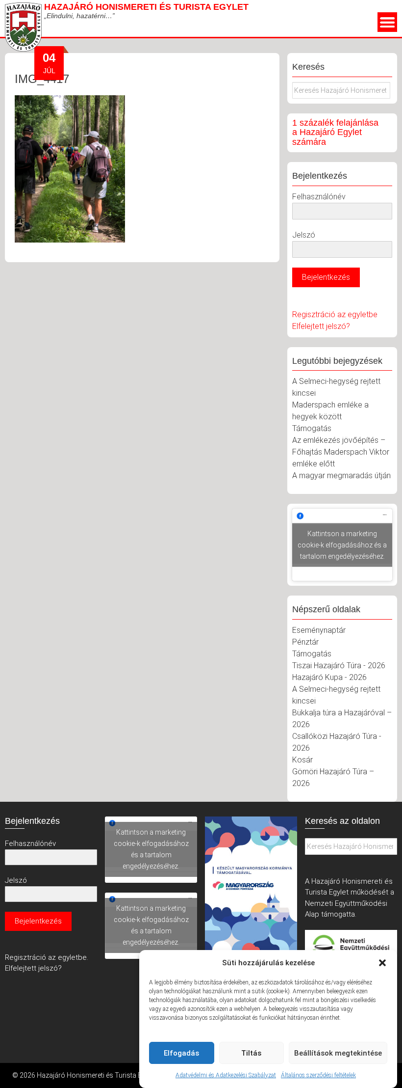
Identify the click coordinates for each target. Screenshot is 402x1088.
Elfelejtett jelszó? (321, 326)
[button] (382, 963)
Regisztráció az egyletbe (334, 314)
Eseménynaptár (319, 630)
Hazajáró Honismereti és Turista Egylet (146, 7)
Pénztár (305, 642)
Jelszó (303, 235)
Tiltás (251, 1053)
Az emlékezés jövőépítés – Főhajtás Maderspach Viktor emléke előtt (340, 451)
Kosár (302, 759)
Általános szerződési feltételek (318, 1075)
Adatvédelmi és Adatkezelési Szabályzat (226, 1075)
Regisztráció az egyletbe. (46, 957)
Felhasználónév (319, 196)
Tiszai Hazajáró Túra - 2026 (338, 665)
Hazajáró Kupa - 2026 (329, 677)
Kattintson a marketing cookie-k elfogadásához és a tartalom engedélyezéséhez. (342, 544)
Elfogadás (181, 1053)
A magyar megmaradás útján (341, 475)
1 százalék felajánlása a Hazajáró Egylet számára (335, 132)
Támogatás (311, 428)
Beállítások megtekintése (338, 1053)
